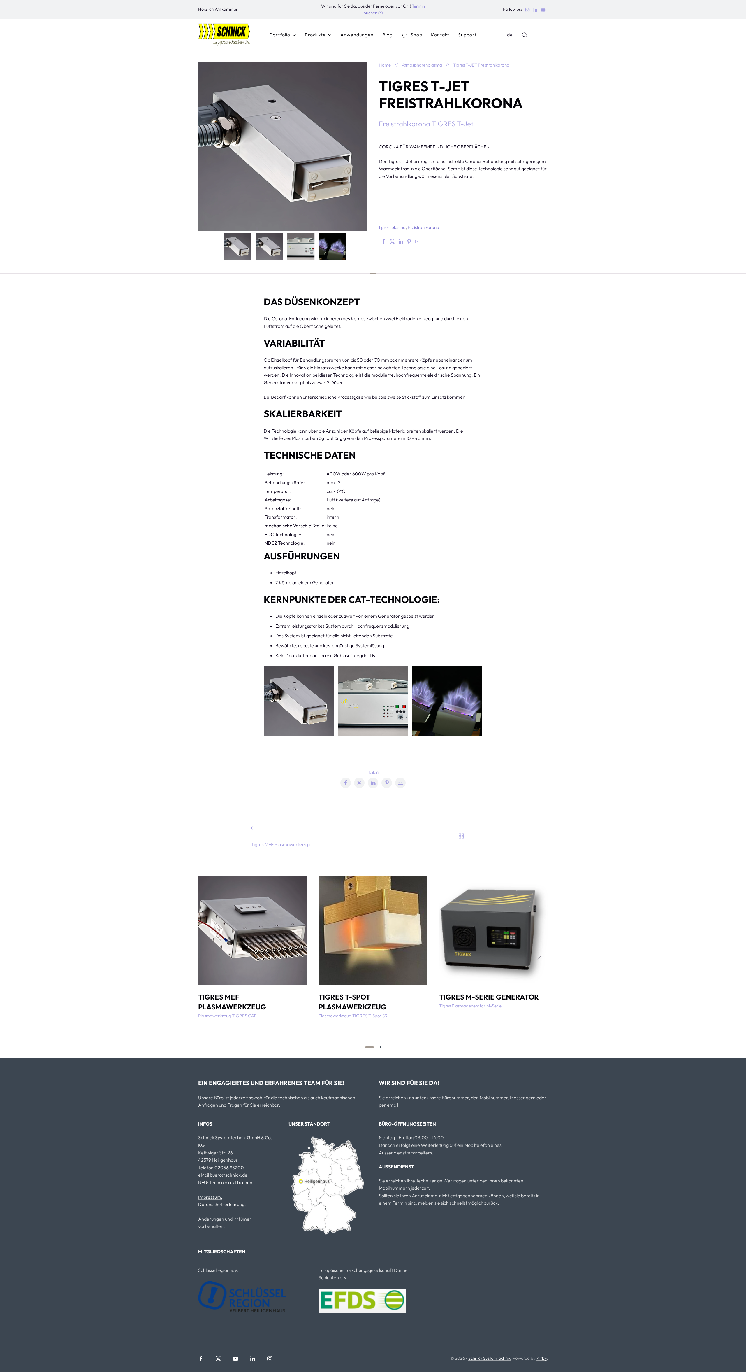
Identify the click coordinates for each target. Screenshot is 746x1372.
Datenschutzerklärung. (222, 1204)
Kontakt (440, 35)
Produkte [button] (315, 35)
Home (385, 65)
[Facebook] (383, 241)
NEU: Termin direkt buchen (225, 1182)
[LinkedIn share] (373, 783)
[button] (524, 35)
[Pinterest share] (386, 783)
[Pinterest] (409, 241)
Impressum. (210, 1197)
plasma (398, 227)
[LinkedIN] (253, 1359)
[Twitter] (218, 1359)
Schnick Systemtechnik (489, 1358)
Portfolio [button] (280, 35)
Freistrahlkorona (423, 227)
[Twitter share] (359, 783)
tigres (384, 227)
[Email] (417, 241)
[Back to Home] (224, 35)
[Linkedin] (400, 241)
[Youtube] (235, 1359)
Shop (416, 35)
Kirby (541, 1358)
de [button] (510, 35)
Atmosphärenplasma (422, 65)
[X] (392, 241)
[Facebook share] (345, 783)
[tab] (237, 246)
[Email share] (400, 783)
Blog (387, 35)
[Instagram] (270, 1359)
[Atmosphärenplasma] (461, 835)
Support (467, 35)
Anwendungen (357, 35)
